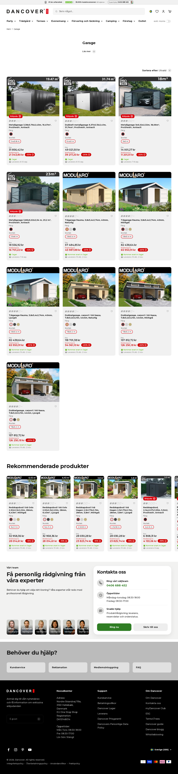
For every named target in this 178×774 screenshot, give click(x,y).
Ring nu (114, 627)
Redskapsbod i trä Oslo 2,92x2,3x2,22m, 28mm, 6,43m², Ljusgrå (55, 510)
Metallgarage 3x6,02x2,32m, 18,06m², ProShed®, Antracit (140, 126)
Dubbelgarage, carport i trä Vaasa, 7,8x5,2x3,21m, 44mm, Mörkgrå (139, 316)
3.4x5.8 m (15, 141)
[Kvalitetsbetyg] (16, 121)
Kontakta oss (153, 703)
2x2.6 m (148, 527)
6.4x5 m (70, 141)
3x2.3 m (14, 527)
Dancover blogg (155, 729)
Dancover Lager (106, 708)
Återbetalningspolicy (37, 763)
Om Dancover (153, 698)
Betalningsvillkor (106, 703)
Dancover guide (154, 724)
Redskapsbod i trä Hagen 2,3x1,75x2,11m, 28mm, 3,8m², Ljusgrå (121, 510)
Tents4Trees (153, 718)
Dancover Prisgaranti (109, 718)
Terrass (40, 21)
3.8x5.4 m (71, 236)
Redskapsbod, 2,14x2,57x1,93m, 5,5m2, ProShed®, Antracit (155, 510)
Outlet (142, 21)
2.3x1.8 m (82, 527)
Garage (17, 29)
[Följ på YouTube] (30, 750)
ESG (148, 713)
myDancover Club (156, 708)
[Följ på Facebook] (8, 750)
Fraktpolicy (74, 763)
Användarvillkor (58, 763)
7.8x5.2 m (71, 332)
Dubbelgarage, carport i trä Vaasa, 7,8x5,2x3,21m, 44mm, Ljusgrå (27, 411)
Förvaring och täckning (86, 21)
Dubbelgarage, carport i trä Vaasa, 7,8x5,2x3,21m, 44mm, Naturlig (83, 316)
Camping (111, 21)
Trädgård (24, 21)
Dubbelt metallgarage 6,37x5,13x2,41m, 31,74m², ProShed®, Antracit (85, 126)
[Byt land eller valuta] (150, 11)
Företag (127, 21)
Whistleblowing (154, 734)
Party (10, 21)
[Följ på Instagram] (16, 750)
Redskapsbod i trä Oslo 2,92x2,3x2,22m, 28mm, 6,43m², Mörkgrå (21, 510)
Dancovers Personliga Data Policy (112, 726)
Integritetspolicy (15, 763)
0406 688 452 (117, 585)
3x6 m (125, 141)
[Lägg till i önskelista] (55, 120)
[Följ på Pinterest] (23, 750)
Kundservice (104, 698)
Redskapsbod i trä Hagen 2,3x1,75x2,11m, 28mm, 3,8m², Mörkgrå (87, 510)
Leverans (102, 713)
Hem (9, 29)
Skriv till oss (150, 627)
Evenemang (58, 21)
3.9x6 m (14, 236)
